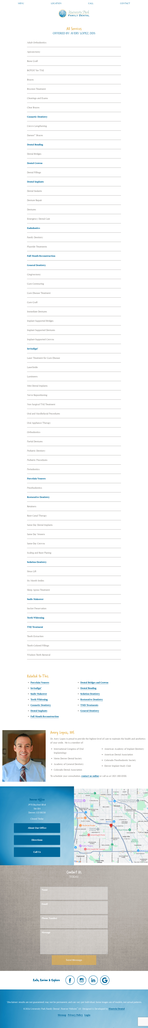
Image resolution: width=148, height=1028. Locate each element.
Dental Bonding (35, 144)
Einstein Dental (117, 1008)
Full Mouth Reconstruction (41, 256)
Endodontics (33, 228)
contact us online (90, 776)
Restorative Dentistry (38, 497)
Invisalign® (32, 348)
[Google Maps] (104, 980)
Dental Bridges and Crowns (94, 682)
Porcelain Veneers (36, 478)
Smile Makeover (35, 599)
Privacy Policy (75, 1015)
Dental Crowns (34, 163)
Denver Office (37, 799)
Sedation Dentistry (37, 562)
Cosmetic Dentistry (37, 116)
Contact (125, 3)
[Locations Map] (111, 825)
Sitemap (62, 1015)
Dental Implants (35, 181)
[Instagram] (81, 980)
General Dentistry (36, 265)
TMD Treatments (89, 705)
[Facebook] (70, 980)
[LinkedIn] (93, 980)
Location (56, 3)
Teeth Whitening (35, 617)
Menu (21, 3)
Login (87, 1015)
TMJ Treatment (35, 627)
